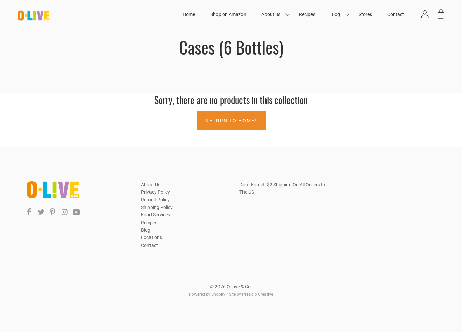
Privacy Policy (155, 192)
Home (189, 14)
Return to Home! (231, 120)
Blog (335, 14)
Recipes (307, 14)
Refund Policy (155, 199)
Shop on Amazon (228, 14)
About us (270, 14)
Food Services (155, 214)
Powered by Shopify (207, 294)
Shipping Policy (157, 207)
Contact (395, 14)
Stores (365, 14)
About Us (150, 184)
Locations (151, 237)
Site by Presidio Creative (251, 294)
